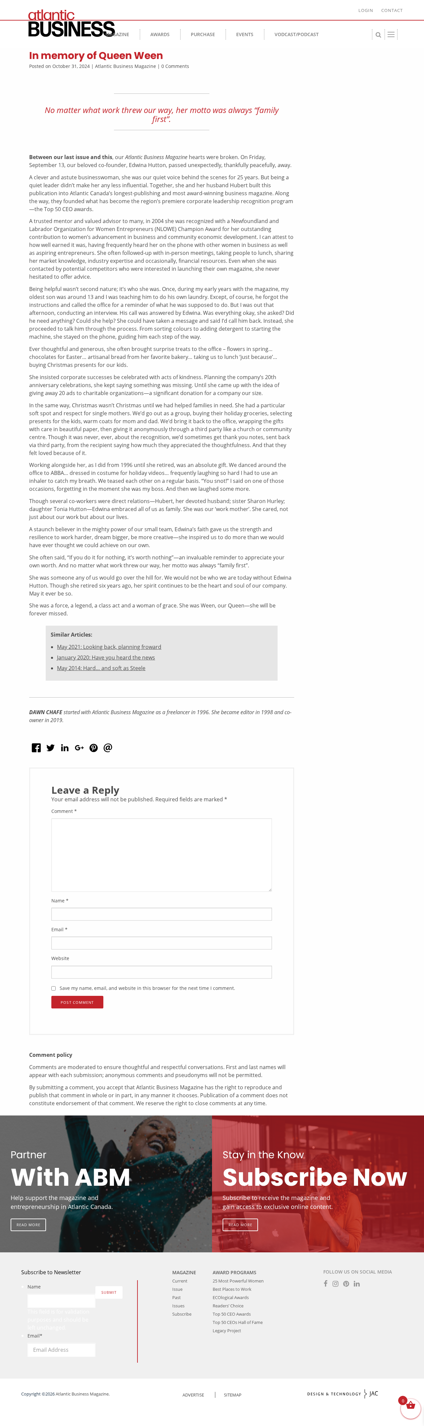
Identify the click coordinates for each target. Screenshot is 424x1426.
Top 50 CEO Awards (232, 1314)
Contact (392, 10)
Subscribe (181, 1314)
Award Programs (234, 1272)
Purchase (203, 34)
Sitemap (232, 1395)
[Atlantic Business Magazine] (69, 23)
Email (59, 929)
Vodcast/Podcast (297, 34)
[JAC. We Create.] (342, 1394)
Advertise (193, 1395)
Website (60, 958)
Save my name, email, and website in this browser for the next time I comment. (147, 988)
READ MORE (28, 1224)
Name (60, 900)
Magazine (117, 34)
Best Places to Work (232, 1289)
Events (244, 34)
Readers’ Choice (228, 1306)
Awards (160, 34)
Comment (64, 811)
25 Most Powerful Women (238, 1281)
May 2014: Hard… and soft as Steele (101, 668)
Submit (109, 1292)
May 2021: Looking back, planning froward (109, 647)
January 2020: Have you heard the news (106, 657)
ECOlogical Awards (231, 1297)
